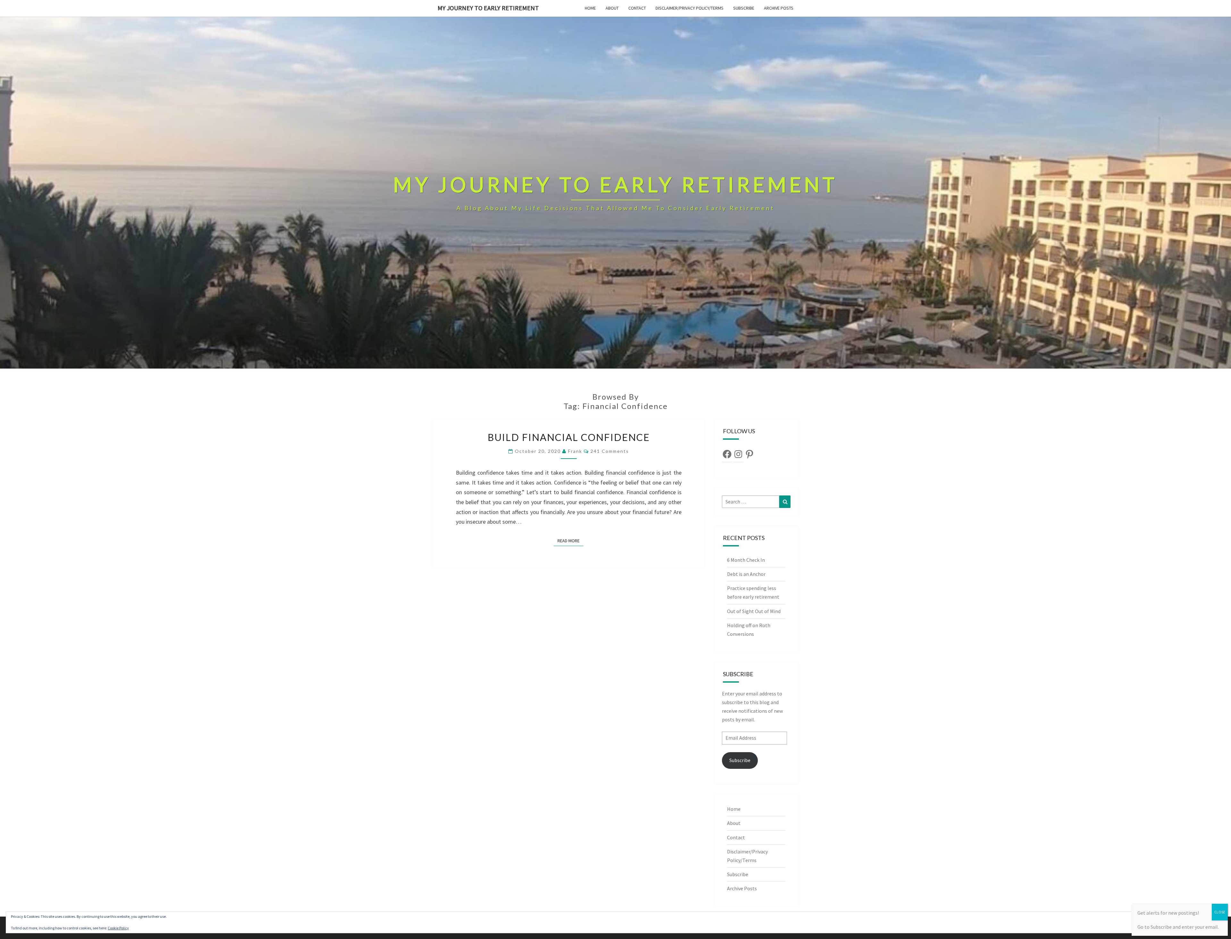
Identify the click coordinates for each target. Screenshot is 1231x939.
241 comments (609, 451)
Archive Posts (778, 8)
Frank (575, 451)
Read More (570, 540)
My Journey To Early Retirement (488, 8)
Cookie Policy (118, 928)
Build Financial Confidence (569, 437)
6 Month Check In (746, 560)
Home (590, 8)
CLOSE (1219, 912)
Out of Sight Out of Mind (754, 611)
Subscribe (743, 8)
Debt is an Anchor (746, 574)
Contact (637, 8)
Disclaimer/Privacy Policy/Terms (690, 8)
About (612, 8)
